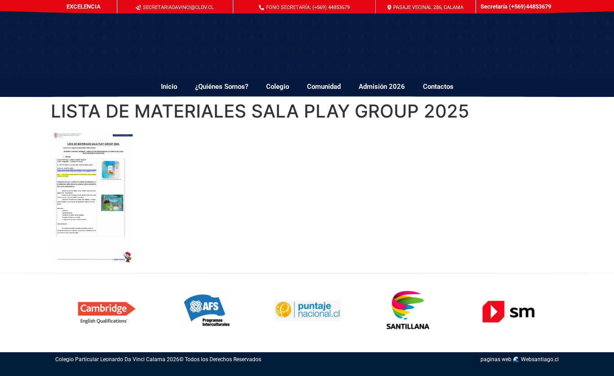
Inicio (169, 87)
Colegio (277, 87)
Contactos (438, 87)
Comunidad (324, 87)
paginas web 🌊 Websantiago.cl (520, 359)
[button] (304, 7)
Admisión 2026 (382, 87)
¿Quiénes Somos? (221, 87)
